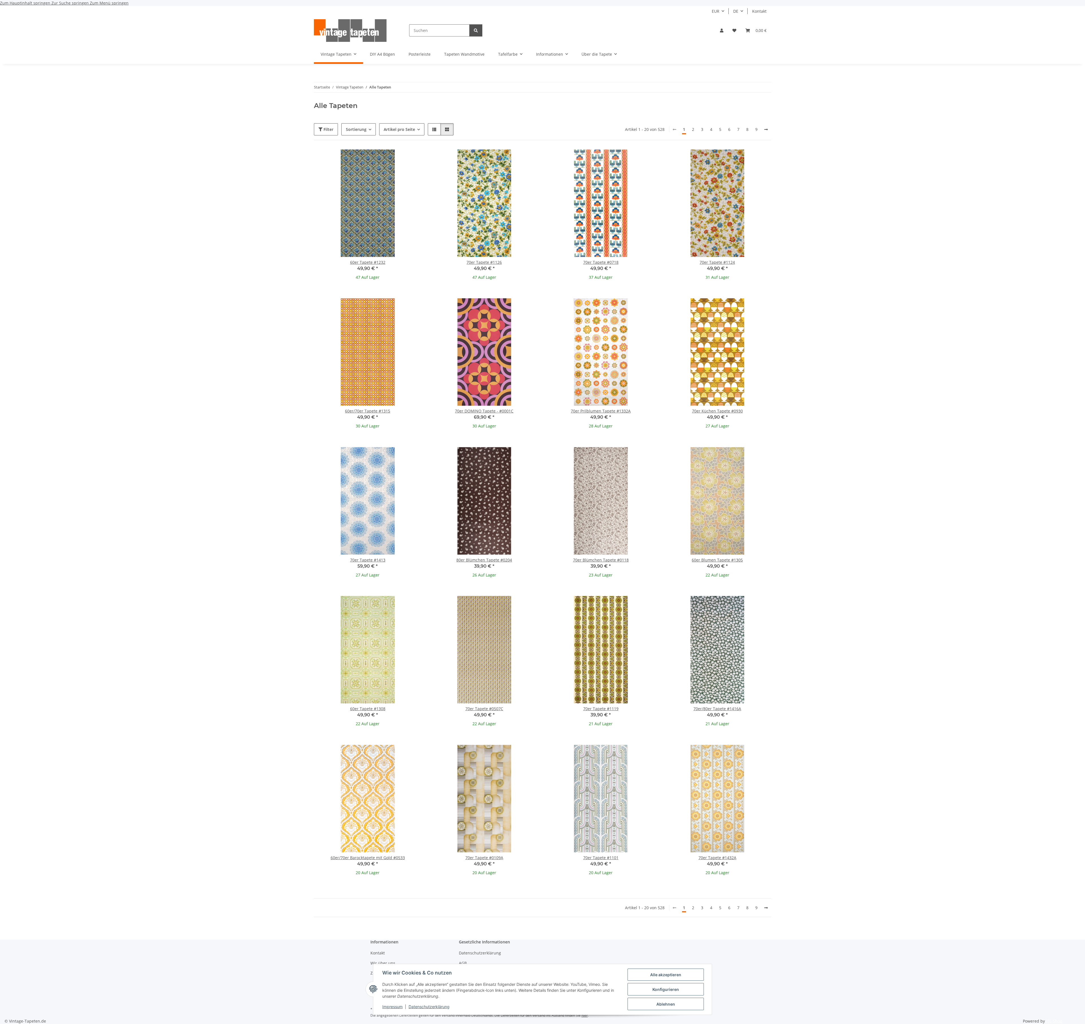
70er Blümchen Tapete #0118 (601, 560)
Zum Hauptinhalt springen (25, 3)
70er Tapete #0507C (484, 708)
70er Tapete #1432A (717, 857)
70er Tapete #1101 (601, 857)
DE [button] (735, 11)
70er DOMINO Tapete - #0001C (484, 411)
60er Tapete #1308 (367, 708)
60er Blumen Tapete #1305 (717, 560)
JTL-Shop (1054, 1021)
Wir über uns (382, 963)
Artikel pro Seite (399, 129)
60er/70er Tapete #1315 (367, 411)
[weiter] (766, 129)
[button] (721, 30)
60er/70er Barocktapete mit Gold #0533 (368, 857)
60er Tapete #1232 (367, 262)
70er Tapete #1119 (601, 708)
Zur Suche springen (70, 3)
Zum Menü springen (109, 3)
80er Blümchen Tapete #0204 (484, 560)
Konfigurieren (665, 989)
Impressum (392, 1006)
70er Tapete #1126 (484, 262)
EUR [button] (715, 11)
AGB (463, 963)
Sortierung (356, 129)
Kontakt (759, 11)
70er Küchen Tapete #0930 (717, 411)
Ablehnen (665, 1004)
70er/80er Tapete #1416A (717, 708)
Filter (327, 129)
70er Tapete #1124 (717, 262)
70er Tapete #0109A (484, 857)
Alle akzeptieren (665, 974)
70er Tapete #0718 (601, 262)
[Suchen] (475, 30)
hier (584, 1015)
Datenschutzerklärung (429, 1006)
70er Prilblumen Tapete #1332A (601, 411)
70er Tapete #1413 (367, 560)
